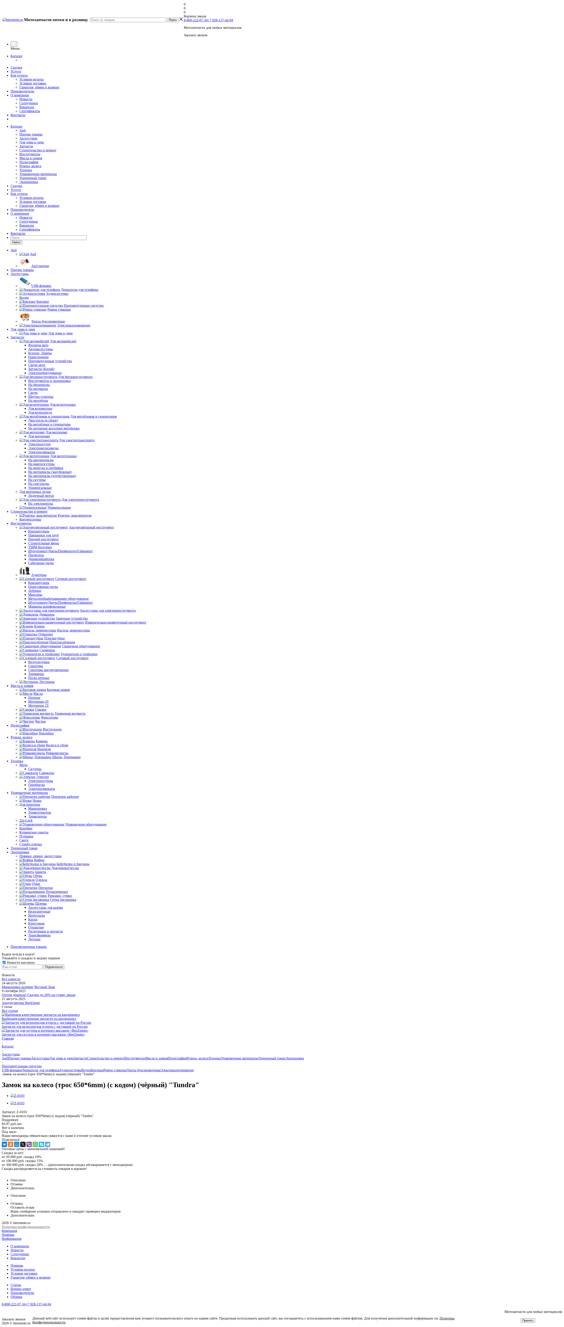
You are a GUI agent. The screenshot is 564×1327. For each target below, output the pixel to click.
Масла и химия (30, 158)
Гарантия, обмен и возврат (39, 87)
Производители (22, 91)
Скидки (16, 67)
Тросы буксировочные (144, 1070)
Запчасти (26, 146)
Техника (25, 170)
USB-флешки (12, 1070)
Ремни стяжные (115, 1070)
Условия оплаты (31, 79)
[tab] (282, 1120)
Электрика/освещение (177, 1070)
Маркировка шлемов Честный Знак (28, 987)
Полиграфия (28, 162)
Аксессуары (28, 138)
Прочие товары (31, 134)
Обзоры (16, 1297)
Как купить (19, 75)
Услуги (16, 71)
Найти (16, 242)
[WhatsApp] (35, 1144)
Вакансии (26, 107)
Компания (9, 1231)
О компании (20, 95)
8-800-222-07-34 (196, 20)
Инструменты (29, 154)
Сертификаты (29, 111)
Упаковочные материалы (38, 174)
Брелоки (97, 1070)
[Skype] (41, 1144)
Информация (11, 1239)
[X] (23, 1144)
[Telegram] (47, 1144)
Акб (22, 130)
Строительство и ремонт (37, 150)
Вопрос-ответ (21, 1289)
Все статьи (10, 1011)
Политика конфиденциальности (26, 1227)
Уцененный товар (32, 178)
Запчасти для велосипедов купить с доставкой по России (45, 1026)
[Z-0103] (17, 1096)
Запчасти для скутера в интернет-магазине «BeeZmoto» (43, 1034)
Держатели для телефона (40, 1070)
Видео (86, 1070)
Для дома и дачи (31, 142)
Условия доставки (32, 83)
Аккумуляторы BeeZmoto (21, 1003)
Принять (527, 1320)
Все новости (11, 979)
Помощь (8, 1235)
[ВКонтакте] (4, 1144)
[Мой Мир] (16, 1144)
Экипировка (28, 182)
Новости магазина (20, 962)
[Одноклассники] (10, 1144)
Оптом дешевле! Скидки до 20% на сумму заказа (38, 995)
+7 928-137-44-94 (220, 20)
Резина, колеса (30, 166)
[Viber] (29, 1144)
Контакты (18, 115)
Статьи (16, 1285)
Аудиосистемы (70, 1070)
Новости (25, 99)
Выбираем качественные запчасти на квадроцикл (39, 1018)
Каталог (17, 56)
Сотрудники (28, 103)
